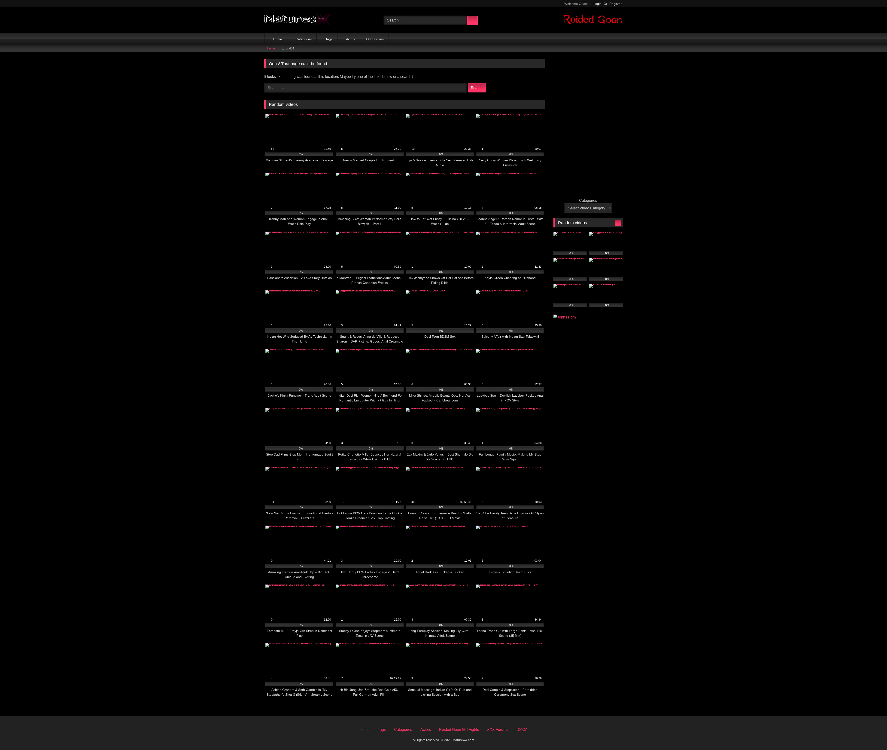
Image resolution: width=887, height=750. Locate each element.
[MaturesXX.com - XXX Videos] (297, 20)
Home (277, 39)
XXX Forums (374, 39)
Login (597, 4)
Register (615, 4)
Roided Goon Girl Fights (459, 730)
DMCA (522, 730)
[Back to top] (873, 736)
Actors (350, 39)
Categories (304, 39)
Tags (328, 39)
